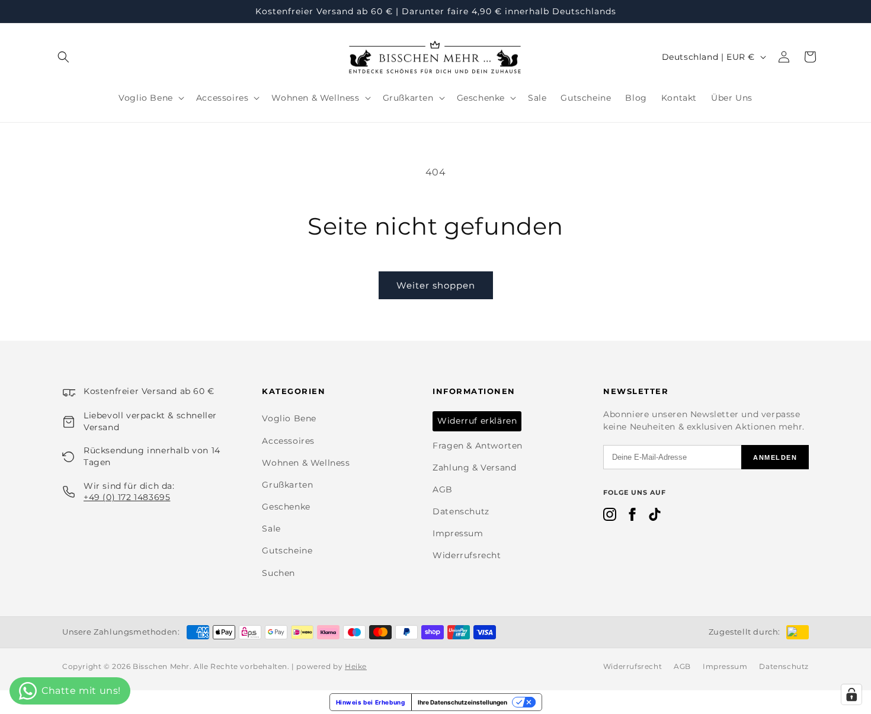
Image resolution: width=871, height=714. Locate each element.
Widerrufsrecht (467, 555)
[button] (63, 57)
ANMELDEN (775, 457)
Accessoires (288, 441)
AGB (443, 489)
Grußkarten (287, 484)
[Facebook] (632, 517)
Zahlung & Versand (474, 467)
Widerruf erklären (477, 420)
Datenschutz (461, 511)
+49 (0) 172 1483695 (127, 497)
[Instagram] (609, 517)
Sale (271, 528)
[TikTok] (654, 517)
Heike (356, 666)
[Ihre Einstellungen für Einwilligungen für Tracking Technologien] (851, 694)
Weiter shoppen (435, 285)
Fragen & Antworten (478, 445)
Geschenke (286, 506)
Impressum (458, 533)
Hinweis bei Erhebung (370, 702)
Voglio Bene (289, 418)
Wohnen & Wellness (306, 462)
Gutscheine (287, 550)
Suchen (278, 573)
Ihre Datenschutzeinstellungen (462, 702)
